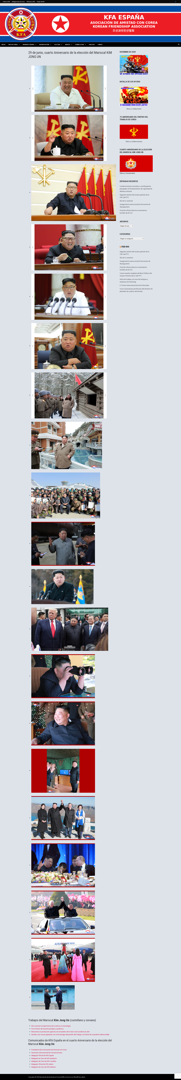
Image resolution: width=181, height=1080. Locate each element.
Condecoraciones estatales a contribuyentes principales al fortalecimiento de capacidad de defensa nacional (136, 188)
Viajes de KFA (40, 1)
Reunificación (44, 44)
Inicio (3, 44)
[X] (178, 1)
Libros (100, 44)
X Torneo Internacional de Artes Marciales (134, 285)
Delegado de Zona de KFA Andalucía (44, 1058)
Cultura (57, 44)
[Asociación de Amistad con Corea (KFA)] (90, 24)
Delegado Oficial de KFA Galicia (42, 1064)
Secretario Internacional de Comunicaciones (46, 1052)
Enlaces (92, 44)
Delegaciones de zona (18, 1)
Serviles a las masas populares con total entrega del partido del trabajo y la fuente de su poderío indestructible (70, 1034)
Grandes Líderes (28, 44)
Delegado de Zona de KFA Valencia (43, 1067)
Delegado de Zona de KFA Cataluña (43, 1061)
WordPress (77, 1077)
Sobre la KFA (6, 1)
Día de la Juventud (126, 201)
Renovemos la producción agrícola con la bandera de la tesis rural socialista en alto (60, 1032)
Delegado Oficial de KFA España (42, 1055)
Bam (83, 1077)
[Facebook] (176, 1)
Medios (67, 44)
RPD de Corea (13, 44)
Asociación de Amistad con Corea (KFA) (52, 1077)
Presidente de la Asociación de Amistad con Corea (49, 1050)
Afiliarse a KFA (31, 1)
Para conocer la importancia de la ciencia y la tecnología (51, 1026)
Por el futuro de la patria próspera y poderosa (47, 1029)
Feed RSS (125, 247)
